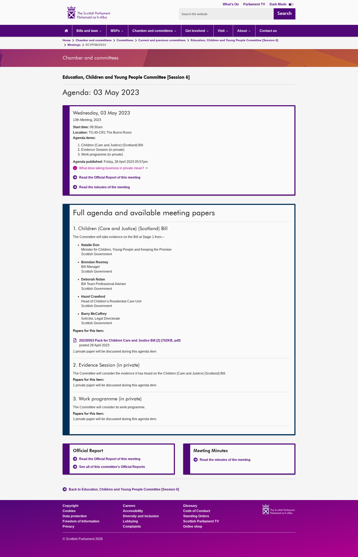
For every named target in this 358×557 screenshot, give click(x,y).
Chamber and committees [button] (153, 31)
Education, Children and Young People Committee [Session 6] (234, 40)
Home (67, 40)
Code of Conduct (196, 511)
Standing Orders (196, 516)
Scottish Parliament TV (201, 521)
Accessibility (133, 511)
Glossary (190, 505)
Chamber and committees (94, 40)
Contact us (268, 31)
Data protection (75, 516)
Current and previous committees (162, 40)
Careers (129, 505)
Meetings (74, 44)
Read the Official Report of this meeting (109, 177)
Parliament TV (254, 4)
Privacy (68, 526)
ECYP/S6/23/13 (96, 44)
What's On (231, 4)
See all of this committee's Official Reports (112, 467)
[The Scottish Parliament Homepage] (66, 31)
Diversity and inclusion (141, 516)
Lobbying (130, 521)
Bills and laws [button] (87, 31)
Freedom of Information (81, 521)
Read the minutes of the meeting (104, 187)
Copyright (70, 505)
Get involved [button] (195, 31)
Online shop (192, 526)
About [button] (242, 31)
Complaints (132, 526)
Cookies (69, 511)
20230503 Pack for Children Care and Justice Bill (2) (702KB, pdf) (129, 340)
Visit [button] (221, 31)
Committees (125, 40)
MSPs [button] (116, 31)
